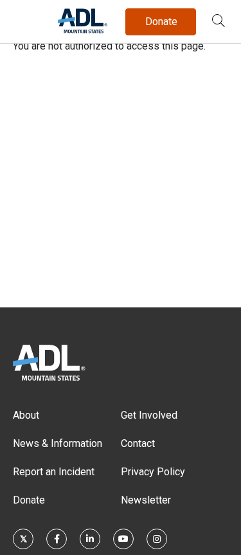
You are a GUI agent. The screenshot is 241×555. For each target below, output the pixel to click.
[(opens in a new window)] (23, 539)
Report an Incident (53, 472)
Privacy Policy (153, 472)
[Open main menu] (25, 18)
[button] (218, 22)
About (26, 415)
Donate (29, 500)
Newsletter (146, 500)
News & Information (57, 443)
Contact (138, 443)
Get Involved (149, 415)
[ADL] (82, 30)
